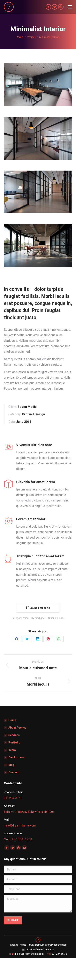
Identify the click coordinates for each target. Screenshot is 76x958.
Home (12, 720)
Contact (13, 772)
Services (14, 735)
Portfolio (14, 742)
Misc (25, 617)
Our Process (16, 757)
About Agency (17, 727)
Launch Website (39, 607)
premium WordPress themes (50, 944)
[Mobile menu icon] (69, 7)
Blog (11, 764)
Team (12, 750)
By (38, 617)
